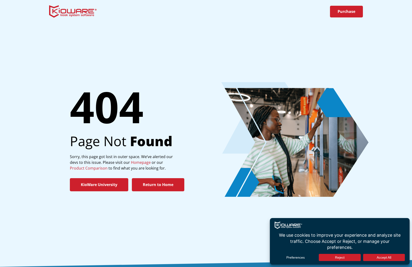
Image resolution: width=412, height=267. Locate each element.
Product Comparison (89, 168)
